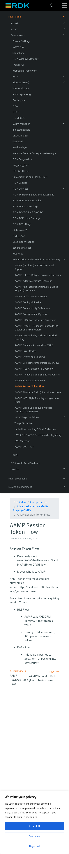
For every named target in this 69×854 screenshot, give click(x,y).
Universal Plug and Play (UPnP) (30, 177)
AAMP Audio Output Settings (31, 296)
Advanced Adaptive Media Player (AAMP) (36, 259)
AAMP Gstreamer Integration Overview (37, 362)
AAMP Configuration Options (31, 314)
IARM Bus (18, 47)
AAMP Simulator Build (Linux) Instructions (38, 392)
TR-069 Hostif (21, 171)
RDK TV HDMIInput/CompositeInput (33, 194)
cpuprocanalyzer (22, 247)
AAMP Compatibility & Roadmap (33, 308)
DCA (15, 106)
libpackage (19, 53)
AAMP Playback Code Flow (30, 380)
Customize (34, 836)
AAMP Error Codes (25, 351)
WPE (15, 455)
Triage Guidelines (24, 423)
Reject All (34, 846)
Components (17, 35)
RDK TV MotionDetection (27, 200)
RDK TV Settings (22, 224)
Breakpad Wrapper (23, 241)
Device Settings (21, 41)
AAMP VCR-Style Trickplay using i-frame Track (37, 399)
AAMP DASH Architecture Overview (35, 320)
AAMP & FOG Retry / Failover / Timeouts (38, 275)
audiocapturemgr (22, 94)
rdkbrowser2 (20, 230)
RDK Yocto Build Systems (25, 463)
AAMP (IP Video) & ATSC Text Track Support (35, 267)
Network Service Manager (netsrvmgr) (34, 153)
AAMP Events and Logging (30, 356)
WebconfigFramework (25, 70)
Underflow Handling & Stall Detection (35, 429)
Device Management (20, 487)
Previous (19, 671)
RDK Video (14, 16)
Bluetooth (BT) (21, 82)
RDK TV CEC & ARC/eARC (28, 212)
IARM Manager (21, 123)
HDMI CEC (19, 117)
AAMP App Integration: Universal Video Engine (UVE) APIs (36, 288)
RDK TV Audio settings (25, 206)
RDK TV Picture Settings (26, 218)
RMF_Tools (19, 236)
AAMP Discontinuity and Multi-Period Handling (36, 337)
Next (52, 671)
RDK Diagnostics (22, 159)
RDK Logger (20, 182)
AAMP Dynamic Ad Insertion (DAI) (34, 345)
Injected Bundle (21, 129)
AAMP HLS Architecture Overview (34, 368)
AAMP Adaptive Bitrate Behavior (33, 281)
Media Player (20, 147)
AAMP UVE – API (24, 446)
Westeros (18, 253)
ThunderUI (18, 64)
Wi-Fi (15, 76)
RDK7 (13, 29)
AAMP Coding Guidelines (29, 302)
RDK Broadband (17, 478)
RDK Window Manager (25, 58)
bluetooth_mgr (21, 88)
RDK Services (20, 188)
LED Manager (20, 135)
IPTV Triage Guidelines (27, 417)
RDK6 (14, 23)
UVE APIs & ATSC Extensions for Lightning (38, 435)
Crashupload (19, 100)
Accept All (34, 826)
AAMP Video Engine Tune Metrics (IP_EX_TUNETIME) (33, 409)
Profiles (14, 469)
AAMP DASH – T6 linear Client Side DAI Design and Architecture (37, 327)
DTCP (16, 112)
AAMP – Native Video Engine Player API (37, 374)
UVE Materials (22, 441)
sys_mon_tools (21, 165)
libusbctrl (18, 141)
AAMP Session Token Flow (29, 386)
